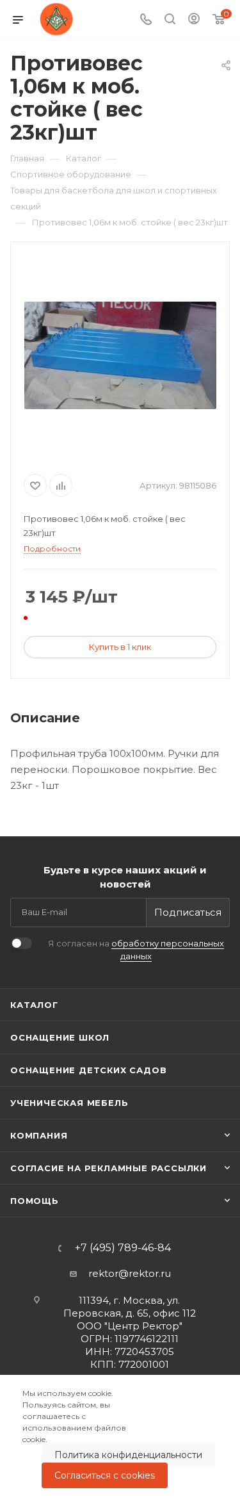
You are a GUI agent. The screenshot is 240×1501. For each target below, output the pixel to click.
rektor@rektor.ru (129, 1273)
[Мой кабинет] (194, 20)
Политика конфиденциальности (128, 1455)
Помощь (34, 1201)
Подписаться (187, 912)
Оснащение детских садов (88, 1070)
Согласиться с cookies (104, 1475)
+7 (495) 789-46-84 (123, 1248)
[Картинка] (120, 355)
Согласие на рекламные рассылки (108, 1168)
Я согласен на (136, 949)
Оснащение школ (59, 1037)
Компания (38, 1135)
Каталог (34, 1005)
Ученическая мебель (69, 1103)
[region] (120, 1438)
